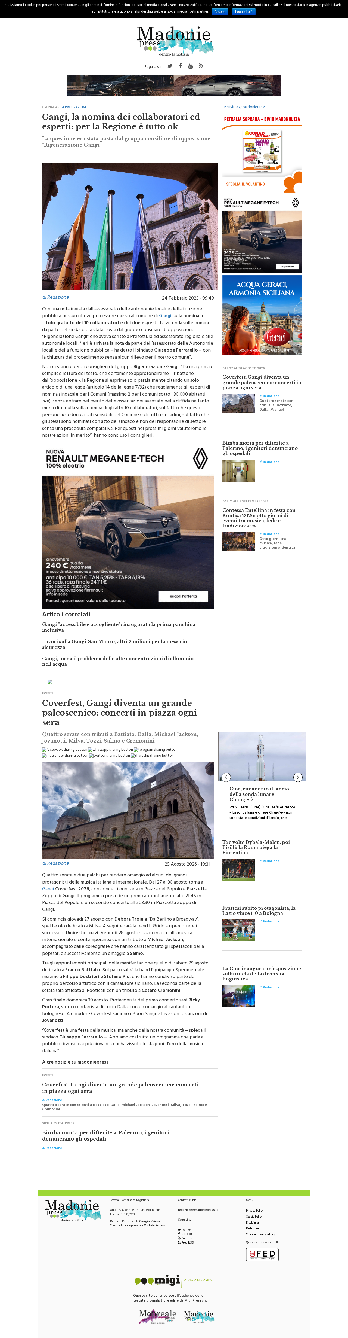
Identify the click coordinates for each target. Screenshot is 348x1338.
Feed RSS (187, 1243)
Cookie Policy (254, 1217)
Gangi (48, 889)
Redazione (252, 1229)
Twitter (186, 1230)
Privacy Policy (254, 1211)
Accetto (220, 12)
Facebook (186, 1234)
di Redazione (55, 298)
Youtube (186, 1239)
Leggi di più (244, 12)
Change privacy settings (261, 1235)
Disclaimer (252, 1223)
